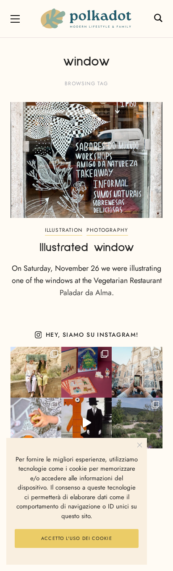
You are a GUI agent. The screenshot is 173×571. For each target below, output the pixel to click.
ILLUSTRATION (63, 230)
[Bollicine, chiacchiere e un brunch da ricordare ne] (137, 423)
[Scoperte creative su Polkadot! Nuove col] (137, 372)
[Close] (139, 445)
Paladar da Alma (86, 292)
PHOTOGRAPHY (107, 230)
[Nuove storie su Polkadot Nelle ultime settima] (35, 372)
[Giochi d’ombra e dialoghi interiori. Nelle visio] (86, 423)
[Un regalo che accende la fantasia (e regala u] (35, 423)
